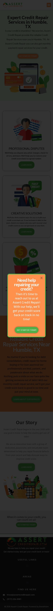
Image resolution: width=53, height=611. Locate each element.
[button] (41, 278)
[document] (26, 305)
